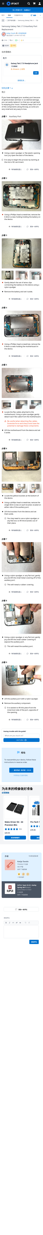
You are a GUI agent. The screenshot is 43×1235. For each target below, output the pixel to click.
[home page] (13, 4)
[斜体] (9, 922)
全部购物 (5, 792)
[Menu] (3, 4)
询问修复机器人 (16, 169)
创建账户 (27, 10)
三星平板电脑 (11, 20)
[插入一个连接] (16, 922)
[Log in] (40, 3)
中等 (14, 45)
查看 (35, 73)
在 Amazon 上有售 (18, 69)
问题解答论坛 (18, 15)
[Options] (3, 20)
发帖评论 (34, 942)
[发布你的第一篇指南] (23, 874)
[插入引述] (20, 922)
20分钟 (6, 45)
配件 (3, 15)
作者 (7, 856)
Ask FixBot (19, 740)
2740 (5, 40)
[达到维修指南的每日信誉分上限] (19, 874)
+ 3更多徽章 (20, 877)
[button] (29, 3)
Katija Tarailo (11, 33)
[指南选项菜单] (40, 15)
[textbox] (21, 932)
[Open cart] (34, 3)
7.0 (37, 20)
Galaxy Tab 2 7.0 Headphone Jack (24, 63)
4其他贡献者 (34, 856)
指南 (9, 15)
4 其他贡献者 (22, 33)
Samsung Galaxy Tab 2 (26, 20)
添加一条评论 (21, 730)
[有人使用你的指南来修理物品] (27, 874)
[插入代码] (13, 922)
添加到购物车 (15, 838)
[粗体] (6, 922)
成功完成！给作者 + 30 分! (22, 770)
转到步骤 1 (6, 88)
